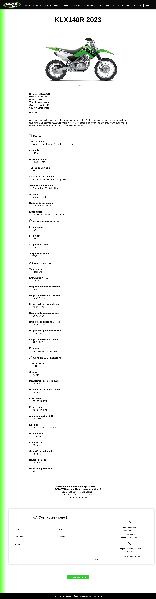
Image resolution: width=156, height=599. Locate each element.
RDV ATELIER (77, 5)
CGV (82, 596)
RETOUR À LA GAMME (78, 577)
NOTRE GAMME (89, 5)
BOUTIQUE (137, 5)
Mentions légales (72, 596)
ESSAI (148, 5)
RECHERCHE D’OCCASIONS (122, 5)
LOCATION (47, 5)
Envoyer (96, 559)
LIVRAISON (66, 5)
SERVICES (56, 5)
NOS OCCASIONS (104, 5)
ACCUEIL (27, 5)
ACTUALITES (37, 5)
